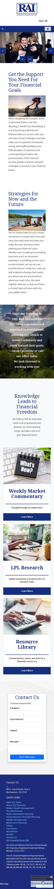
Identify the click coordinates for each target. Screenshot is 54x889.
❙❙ (30, 59)
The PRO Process (14, 811)
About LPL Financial (15, 805)
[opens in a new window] (48, 29)
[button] (43, 21)
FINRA (17, 851)
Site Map (4, 884)
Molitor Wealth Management (20, 808)
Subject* (13, 730)
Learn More (27, 517)
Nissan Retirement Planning (19, 814)
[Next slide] (51, 51)
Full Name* (15, 708)
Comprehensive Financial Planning (23, 817)
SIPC (22, 851)
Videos (9, 825)
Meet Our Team (13, 802)
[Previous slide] (3, 51)
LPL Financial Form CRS (17, 840)
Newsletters (12, 831)
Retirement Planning (16, 823)
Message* (14, 742)
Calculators (11, 828)
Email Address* (17, 719)
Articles (9, 834)
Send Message (27, 757)
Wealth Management (16, 820)
